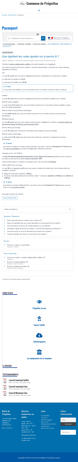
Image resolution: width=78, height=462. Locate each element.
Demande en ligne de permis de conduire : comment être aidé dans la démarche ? (34, 228)
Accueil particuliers (9, 44)
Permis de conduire (39, 44)
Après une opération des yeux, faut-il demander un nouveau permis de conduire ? (34, 223)
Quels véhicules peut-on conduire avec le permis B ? (24, 220)
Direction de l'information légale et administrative (16, 279)
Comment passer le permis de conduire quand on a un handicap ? (29, 226)
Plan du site (45, 422)
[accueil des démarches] (38, 34)
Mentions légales (46, 420)
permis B (52, 64)
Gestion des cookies (47, 428)
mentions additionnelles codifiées (20, 64)
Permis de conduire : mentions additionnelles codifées (25, 257)
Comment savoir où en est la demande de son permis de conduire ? (29, 231)
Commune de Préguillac (42, 3)
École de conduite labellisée (16, 262)
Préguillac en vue (39, 308)
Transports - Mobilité (24, 44)
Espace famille (39, 325)
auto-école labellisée (12, 149)
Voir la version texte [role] (9, 198)
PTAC (36, 156)
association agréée (18, 187)
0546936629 (6, 425)
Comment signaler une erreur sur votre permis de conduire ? (27, 234)
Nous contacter (7, 428)
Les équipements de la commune (39, 358)
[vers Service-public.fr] (59, 38)
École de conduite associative (17, 266)
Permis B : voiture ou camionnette (18, 245)
